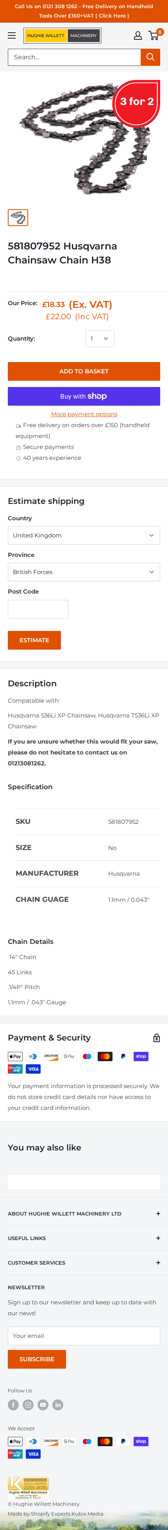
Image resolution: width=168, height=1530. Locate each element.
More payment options (84, 414)
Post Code (23, 591)
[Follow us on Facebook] (13, 1404)
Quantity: (21, 338)
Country (20, 518)
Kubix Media (87, 1514)
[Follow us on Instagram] (28, 1404)
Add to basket (84, 371)
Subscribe (37, 1359)
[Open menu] (12, 35)
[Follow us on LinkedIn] (57, 1404)
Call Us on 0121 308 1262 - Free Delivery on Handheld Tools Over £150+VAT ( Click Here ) (84, 11)
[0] (154, 35)
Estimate (34, 640)
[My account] (138, 35)
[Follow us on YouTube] (43, 1404)
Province (21, 554)
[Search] (150, 57)
